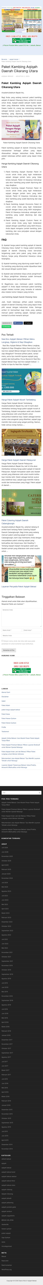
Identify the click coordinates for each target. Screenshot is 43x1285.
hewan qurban (6, 1229)
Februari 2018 (6, 1031)
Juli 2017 (5, 1061)
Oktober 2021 (6, 957)
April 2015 (5, 1140)
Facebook (19, 323)
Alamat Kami (6, 692)
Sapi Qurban (6, 1237)
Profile (4, 727)
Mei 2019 (5, 991)
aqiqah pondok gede (9, 1207)
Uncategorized (7, 1246)
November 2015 (7, 1114)
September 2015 (7, 1123)
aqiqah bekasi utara (8, 1185)
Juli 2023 (5, 896)
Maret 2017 (5, 1070)
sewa (3, 1242)
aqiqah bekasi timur (8, 1181)
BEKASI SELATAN (7, 1220)
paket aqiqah (6, 1233)
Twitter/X (29, 323)
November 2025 (7, 856)
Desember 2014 (7, 1144)
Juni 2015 (5, 1136)
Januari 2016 (6, 1105)
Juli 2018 (5, 1009)
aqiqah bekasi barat (8, 1172)
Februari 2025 (6, 869)
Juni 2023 (5, 900)
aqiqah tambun (7, 1211)
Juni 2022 (5, 943)
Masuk (4, 1256)
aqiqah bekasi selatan (9, 1176)
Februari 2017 (6, 1075)
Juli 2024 (5, 882)
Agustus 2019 (6, 978)
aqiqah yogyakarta (8, 1216)
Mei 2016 (5, 1088)
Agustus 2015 (6, 1127)
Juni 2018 (5, 1013)
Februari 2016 (6, 1101)
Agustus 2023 (6, 891)
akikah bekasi (6, 1159)
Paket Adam (6, 705)
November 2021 (7, 952)
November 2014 (7, 1149)
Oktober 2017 (6, 1048)
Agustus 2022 (6, 935)
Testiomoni (5, 731)
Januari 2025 (6, 874)
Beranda (4, 59)
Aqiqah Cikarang (7, 1194)
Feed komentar (7, 1265)
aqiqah (4, 1163)
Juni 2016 (5, 1083)
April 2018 (5, 1022)
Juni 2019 (5, 987)
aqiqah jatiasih (6, 1198)
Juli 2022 (5, 939)
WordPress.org (7, 1269)
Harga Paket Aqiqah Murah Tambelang (19, 400)
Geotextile (5, 1224)
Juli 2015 (5, 1131)
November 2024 (7, 878)
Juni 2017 (5, 1066)
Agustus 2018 (6, 1005)
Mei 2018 (5, 1018)
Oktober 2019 (6, 970)
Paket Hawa (6, 714)
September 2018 (7, 1000)
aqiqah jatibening (7, 1202)
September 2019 (7, 974)
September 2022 (7, 930)
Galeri (3, 701)
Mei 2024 (5, 887)
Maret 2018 (5, 1027)
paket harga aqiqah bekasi (11, 710)
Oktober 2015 (6, 1118)
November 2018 (7, 996)
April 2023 (5, 909)
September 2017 (7, 1053)
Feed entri (5, 1261)
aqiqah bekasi (13, 59)
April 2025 (5, 865)
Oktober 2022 (6, 926)
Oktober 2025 (6, 861)
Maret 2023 (5, 913)
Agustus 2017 (6, 1057)
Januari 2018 (6, 1035)
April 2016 (5, 1092)
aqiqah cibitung (7, 1189)
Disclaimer (5, 696)
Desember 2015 (7, 1109)
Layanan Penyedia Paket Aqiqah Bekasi (19, 586)
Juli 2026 (5, 847)
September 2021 (7, 961)
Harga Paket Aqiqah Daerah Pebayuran (19, 460)
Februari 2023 (6, 917)
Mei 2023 (5, 904)
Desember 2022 (7, 922)
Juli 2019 (5, 983)
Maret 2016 (5, 1096)
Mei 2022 (5, 948)
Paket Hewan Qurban (9, 718)
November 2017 (7, 1044)
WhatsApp (7, 326)
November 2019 (7, 965)
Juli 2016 (5, 1079)
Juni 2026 (5, 852)
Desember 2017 (7, 1040)
